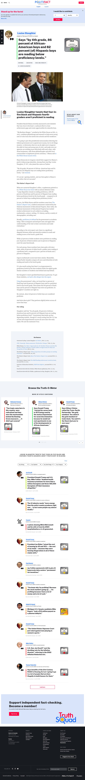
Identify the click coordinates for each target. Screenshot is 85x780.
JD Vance (28, 734)
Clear (65, 460)
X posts (28, 520)
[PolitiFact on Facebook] (15, 769)
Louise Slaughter (26, 33)
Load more (42, 687)
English (38, 6)
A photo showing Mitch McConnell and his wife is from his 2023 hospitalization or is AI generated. (40, 527)
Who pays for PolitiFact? (65, 738)
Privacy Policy (16, 775)
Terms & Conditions (7, 775)
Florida (44, 734)
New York (45, 741)
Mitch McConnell (29, 736)
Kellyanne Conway (15, 402)
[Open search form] (9, 2)
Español (46, 6)
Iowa (44, 736)
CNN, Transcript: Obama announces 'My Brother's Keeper (32, 343)
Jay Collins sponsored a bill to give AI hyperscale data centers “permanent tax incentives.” (41, 570)
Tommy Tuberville (31, 665)
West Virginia (46, 747)
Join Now (58, 19)
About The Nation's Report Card (39, 356)
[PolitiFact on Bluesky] (17, 769)
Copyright (22, 775)
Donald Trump (70, 402)
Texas (44, 745)
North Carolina (46, 742)
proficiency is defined (29, 219)
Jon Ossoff (29, 472)
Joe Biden (28, 739)
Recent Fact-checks (64, 751)
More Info (4, 18)
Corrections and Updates (65, 741)
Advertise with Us (64, 739)
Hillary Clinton (42, 402)
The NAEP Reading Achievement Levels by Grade (43, 360)
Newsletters (63, 742)
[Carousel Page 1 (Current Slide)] (39, 442)
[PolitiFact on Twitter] (12, 769)
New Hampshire (46, 739)
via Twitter (38, 340)
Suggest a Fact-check (68, 756)
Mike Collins (29, 643)
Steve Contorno (7, 115)
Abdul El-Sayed (30, 604)
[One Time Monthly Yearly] (73, 15)
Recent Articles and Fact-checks (67, 749)
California (45, 733)
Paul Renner (29, 563)
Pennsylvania (46, 744)
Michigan (45, 738)
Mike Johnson (29, 738)
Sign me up (14, 714)
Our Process (62, 733)
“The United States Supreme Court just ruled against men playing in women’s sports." (40, 631)
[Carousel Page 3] (42, 442)
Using (19, 281)
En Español (62, 736)
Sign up (72, 769)
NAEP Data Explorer (39, 364)
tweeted (27, 173)
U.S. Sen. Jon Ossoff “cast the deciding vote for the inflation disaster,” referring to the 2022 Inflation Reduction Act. (39, 651)
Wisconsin (45, 749)
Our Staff (62, 734)
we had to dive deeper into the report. (39, 277)
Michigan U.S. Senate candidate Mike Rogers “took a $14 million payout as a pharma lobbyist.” (41, 611)
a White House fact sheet (26, 190)
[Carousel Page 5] (45, 442)
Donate (81, 2)
